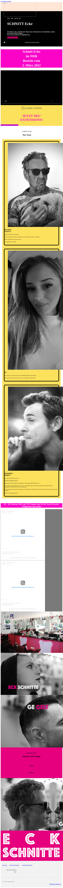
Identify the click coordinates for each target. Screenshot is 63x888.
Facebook (31, 765)
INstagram (31, 772)
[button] (50, 17)
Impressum (4, 865)
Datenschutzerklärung (14, 865)
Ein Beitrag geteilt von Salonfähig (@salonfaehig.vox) (23, 557)
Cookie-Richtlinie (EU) (27, 865)
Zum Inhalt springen (6, 1)
